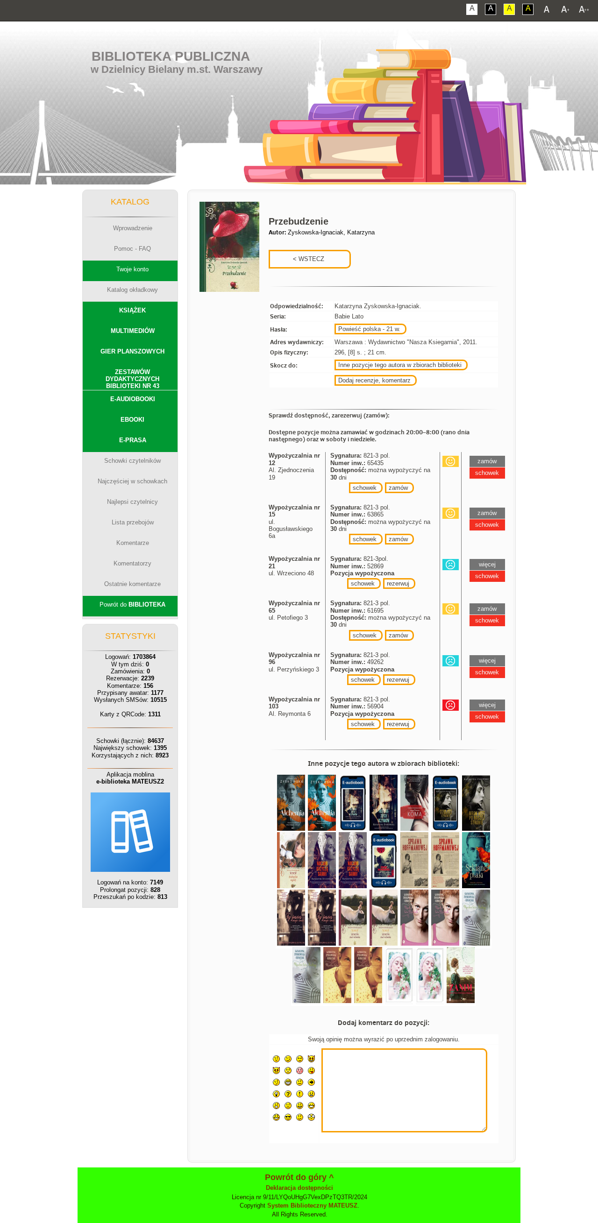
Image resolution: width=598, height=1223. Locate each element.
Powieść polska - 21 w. (369, 328)
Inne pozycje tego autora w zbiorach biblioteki (400, 364)
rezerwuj (398, 583)
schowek (365, 487)
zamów (398, 487)
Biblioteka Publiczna (171, 56)
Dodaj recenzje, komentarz (374, 380)
